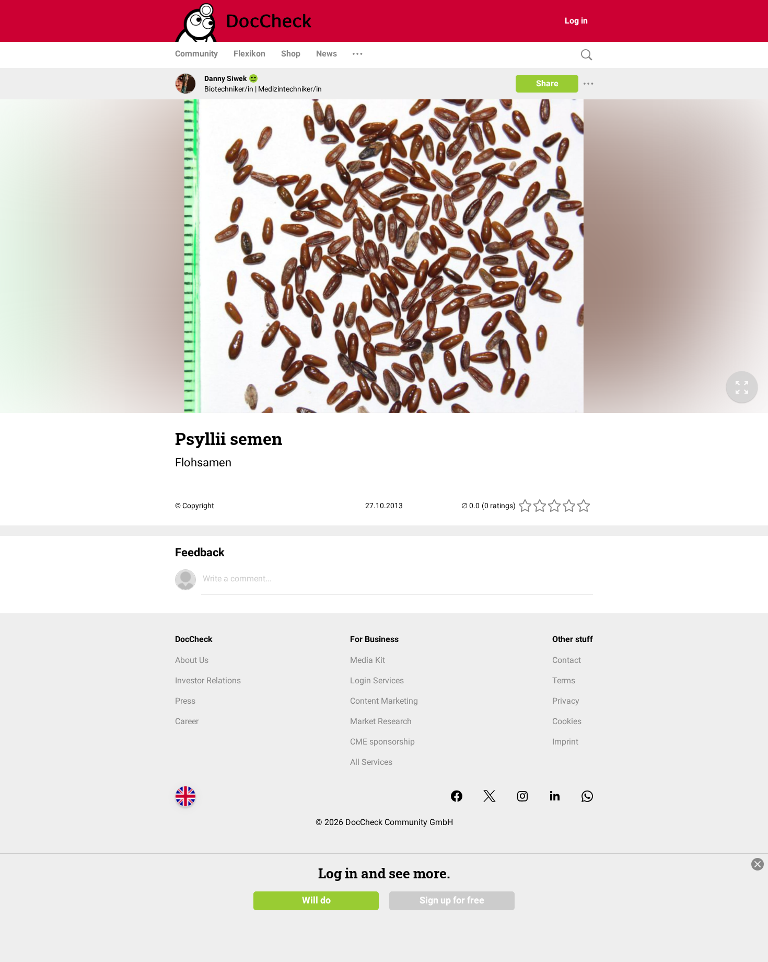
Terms (563, 680)
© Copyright (194, 505)
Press (185, 701)
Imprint (565, 742)
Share (547, 83)
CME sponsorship (382, 742)
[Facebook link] (456, 797)
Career (187, 721)
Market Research (381, 721)
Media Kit (367, 660)
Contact (566, 660)
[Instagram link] (522, 797)
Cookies (566, 721)
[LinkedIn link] (555, 797)
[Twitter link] (489, 797)
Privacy (565, 701)
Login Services (377, 680)
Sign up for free (452, 900)
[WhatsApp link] (587, 797)
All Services (371, 762)
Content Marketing (384, 701)
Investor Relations (208, 680)
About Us (191, 660)
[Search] (584, 55)
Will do (316, 900)
